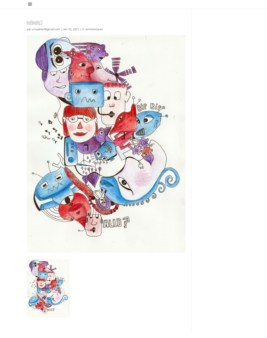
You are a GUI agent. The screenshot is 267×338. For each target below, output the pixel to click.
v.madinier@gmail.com (46, 29)
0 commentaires (92, 29)
